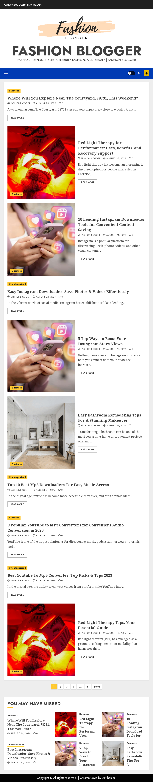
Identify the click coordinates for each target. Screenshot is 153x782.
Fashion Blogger (76, 50)
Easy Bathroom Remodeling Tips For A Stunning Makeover (109, 418)
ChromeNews (88, 778)
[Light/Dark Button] (131, 73)
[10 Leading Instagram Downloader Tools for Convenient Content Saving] (41, 239)
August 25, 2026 (116, 158)
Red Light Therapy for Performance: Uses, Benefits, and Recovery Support (109, 148)
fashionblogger (20, 103)
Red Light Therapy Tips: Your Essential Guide (106, 625)
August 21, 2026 (46, 490)
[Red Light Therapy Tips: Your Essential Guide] (41, 640)
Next (97, 686)
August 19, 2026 (116, 633)
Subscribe (146, 73)
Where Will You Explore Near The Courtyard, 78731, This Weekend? (72, 98)
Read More (17, 117)
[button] (6, 73)
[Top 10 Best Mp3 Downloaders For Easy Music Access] (76, 477)
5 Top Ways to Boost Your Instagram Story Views (102, 341)
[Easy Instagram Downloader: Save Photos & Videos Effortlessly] (76, 284)
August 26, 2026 (46, 103)
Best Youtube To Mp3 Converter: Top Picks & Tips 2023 (59, 575)
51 (87, 686)
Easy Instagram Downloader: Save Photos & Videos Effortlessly (68, 291)
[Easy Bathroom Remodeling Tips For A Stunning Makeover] (41, 432)
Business (14, 90)
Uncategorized (17, 284)
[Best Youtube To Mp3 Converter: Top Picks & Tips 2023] (76, 568)
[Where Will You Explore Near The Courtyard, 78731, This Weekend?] (76, 91)
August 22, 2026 (46, 297)
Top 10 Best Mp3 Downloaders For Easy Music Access (58, 484)
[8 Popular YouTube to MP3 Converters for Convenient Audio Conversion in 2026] (76, 518)
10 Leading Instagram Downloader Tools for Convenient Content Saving (111, 224)
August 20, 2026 (46, 580)
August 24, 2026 (116, 235)
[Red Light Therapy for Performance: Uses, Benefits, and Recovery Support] (41, 162)
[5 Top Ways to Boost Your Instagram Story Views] (41, 356)
